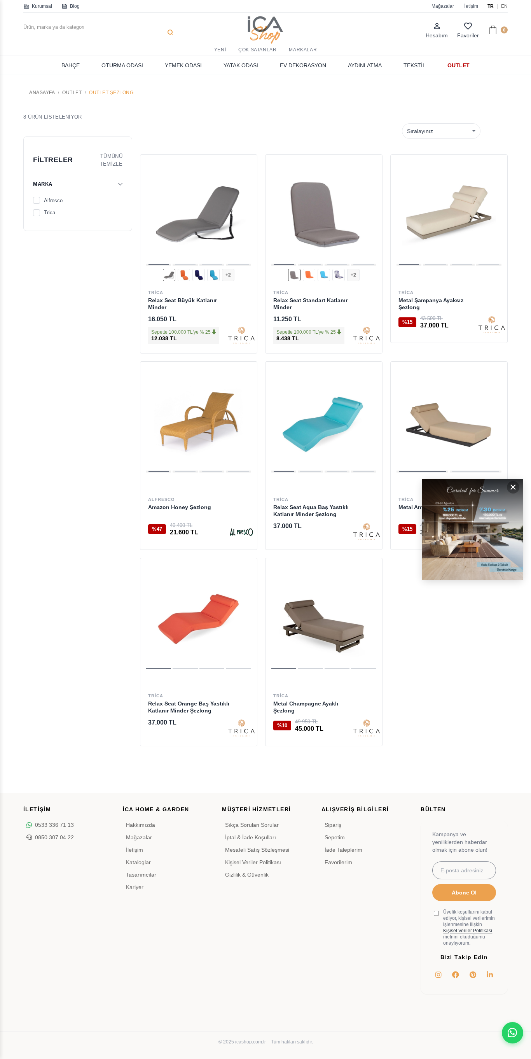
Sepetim (335, 837)
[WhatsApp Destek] (512, 1032)
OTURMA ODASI (122, 65)
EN (504, 6)
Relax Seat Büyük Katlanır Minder (182, 303)
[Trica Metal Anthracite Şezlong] (449, 420)
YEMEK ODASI (183, 65)
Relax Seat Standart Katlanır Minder (310, 303)
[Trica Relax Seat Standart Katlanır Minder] (323, 213)
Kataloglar (138, 862)
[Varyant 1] (169, 275)
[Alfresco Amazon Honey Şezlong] (198, 420)
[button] (158, 265)
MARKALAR (303, 50)
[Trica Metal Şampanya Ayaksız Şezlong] (449, 213)
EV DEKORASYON (303, 65)
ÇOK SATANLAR (257, 50)
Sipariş (333, 825)
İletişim (470, 6)
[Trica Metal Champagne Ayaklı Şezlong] (323, 616)
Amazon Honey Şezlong (179, 507)
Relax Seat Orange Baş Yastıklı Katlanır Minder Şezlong (188, 707)
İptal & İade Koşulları (250, 837)
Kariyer (134, 887)
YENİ (220, 50)
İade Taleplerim (343, 850)
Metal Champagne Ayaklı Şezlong (305, 707)
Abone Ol (464, 892)
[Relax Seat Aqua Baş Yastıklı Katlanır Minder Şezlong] (323, 420)
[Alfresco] (241, 532)
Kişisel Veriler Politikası (253, 862)
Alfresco (53, 200)
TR (490, 6)
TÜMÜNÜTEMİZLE (111, 160)
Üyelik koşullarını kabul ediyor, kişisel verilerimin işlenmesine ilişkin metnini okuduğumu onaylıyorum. (469, 927)
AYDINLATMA (365, 65)
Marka (42, 184)
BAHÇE (70, 65)
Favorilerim (338, 862)
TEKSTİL (414, 65)
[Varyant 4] (213, 275)
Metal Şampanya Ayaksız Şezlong (430, 303)
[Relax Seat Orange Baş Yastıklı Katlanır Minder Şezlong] (198, 616)
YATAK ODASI (241, 65)
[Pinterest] (472, 974)
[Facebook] (455, 974)
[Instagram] (438, 974)
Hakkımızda (140, 825)
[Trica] (241, 335)
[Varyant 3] (198, 275)
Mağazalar (442, 6)
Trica (49, 212)
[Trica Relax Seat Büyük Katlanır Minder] (198, 213)
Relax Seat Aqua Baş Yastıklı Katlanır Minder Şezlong (311, 510)
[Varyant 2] (184, 275)
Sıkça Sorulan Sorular (252, 825)
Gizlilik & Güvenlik (247, 875)
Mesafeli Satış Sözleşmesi (257, 850)
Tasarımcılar (141, 875)
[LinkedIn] (490, 974)
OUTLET (458, 65)
